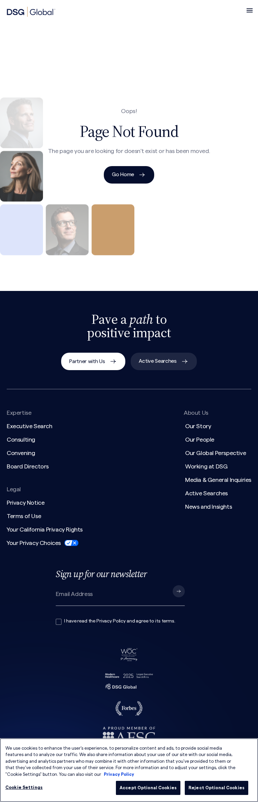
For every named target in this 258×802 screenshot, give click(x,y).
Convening (21, 453)
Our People (199, 440)
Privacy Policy (111, 621)
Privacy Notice (25, 503)
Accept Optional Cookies (148, 788)
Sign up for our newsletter (101, 574)
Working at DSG (206, 466)
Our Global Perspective (215, 453)
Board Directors (28, 466)
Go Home (123, 174)
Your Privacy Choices (34, 543)
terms (168, 621)
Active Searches (158, 361)
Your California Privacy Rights (45, 530)
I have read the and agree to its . (119, 621)
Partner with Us (87, 361)
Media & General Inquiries (218, 480)
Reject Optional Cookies (216, 788)
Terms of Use (24, 516)
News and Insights (208, 507)
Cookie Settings (24, 787)
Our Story (198, 426)
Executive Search (29, 426)
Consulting (21, 440)
